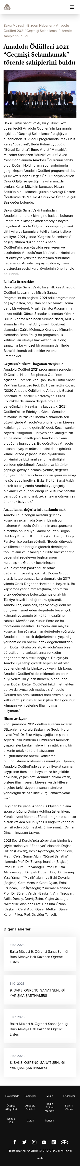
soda (40, 1158)
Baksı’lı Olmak (69, 1107)
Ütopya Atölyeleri (11, 1107)
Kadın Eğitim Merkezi (49, 1107)
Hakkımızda (12, 1096)
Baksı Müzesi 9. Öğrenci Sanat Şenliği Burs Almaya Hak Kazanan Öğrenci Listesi (39, 953)
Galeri (30, 1120)
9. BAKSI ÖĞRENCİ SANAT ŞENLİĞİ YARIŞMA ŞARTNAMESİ (37, 990)
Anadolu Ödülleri (30, 1107)
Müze (49, 1096)
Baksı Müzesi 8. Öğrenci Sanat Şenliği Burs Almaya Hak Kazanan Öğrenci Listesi (39, 1026)
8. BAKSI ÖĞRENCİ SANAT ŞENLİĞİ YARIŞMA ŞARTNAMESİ (37, 1062)
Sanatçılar (30, 1096)
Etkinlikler (69, 1096)
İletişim (49, 1120)
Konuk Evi (11, 1120)
